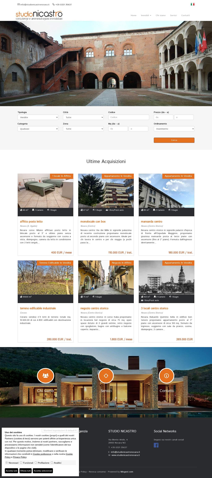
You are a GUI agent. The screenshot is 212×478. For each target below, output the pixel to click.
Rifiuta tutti (25, 470)
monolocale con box (93, 222)
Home (133, 15)
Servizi (173, 15)
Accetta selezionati (43, 470)
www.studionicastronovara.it (126, 455)
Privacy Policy (80, 471)
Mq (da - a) (114, 123)
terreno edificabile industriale (38, 308)
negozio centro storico (94, 308)
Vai (43, 396)
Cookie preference (42, 454)
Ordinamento (160, 123)
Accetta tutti (11, 470)
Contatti (185, 15)
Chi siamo (161, 15)
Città (65, 112)
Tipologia (22, 112)
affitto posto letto (31, 222)
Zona (65, 123)
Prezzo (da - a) (161, 112)
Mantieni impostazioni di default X (60, 430)
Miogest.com (127, 471)
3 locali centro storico (154, 308)
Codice (111, 112)
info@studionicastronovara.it (35, 4)
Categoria (22, 123)
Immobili (145, 15)
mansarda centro (151, 222)
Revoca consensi (97, 471)
